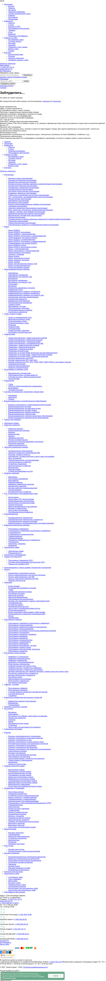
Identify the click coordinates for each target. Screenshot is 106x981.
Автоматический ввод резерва (20, 592)
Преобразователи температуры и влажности (25, 519)
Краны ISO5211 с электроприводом (21, 234)
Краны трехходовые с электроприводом (23, 251)
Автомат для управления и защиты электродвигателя (28, 601)
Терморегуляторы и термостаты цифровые (25, 668)
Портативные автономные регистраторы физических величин (32, 631)
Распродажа (13, 19)
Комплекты (12, 397)
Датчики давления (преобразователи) (22, 488)
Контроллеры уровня (16, 770)
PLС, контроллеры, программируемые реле (21, 493)
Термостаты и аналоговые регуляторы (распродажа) (28, 195)
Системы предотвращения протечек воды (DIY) (26, 562)
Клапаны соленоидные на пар (19, 740)
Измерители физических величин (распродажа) (26, 214)
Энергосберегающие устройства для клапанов (26, 758)
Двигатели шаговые (16, 595)
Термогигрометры (15, 536)
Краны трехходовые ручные (19, 258)
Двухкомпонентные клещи (18, 723)
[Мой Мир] (7, 952)
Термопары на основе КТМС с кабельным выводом (28, 356)
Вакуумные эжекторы (16, 823)
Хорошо (55, 976)
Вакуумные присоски (16, 825)
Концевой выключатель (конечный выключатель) (27, 857)
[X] (10, 952)
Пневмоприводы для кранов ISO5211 (22, 243)
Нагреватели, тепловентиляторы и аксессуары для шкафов (31, 456)
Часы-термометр (14, 879)
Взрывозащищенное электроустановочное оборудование (30, 416)
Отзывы (11, 51)
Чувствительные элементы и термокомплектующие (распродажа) (33, 225)
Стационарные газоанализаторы (21, 534)
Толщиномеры (13, 705)
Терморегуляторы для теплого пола (22, 666)
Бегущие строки (14, 883)
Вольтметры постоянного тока (19, 282)
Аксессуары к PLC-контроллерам (21, 499)
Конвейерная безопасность (18, 870)
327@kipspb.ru (5, 71)
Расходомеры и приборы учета (16, 369)
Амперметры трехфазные (18, 275)
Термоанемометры (15, 538)
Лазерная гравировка (16, 12)
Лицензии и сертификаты (18, 36)
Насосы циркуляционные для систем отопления (26, 575)
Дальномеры (13, 714)
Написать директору (16, 58)
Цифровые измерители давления (21, 484)
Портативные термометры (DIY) (20, 560)
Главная (3, 88)
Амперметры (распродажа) (18, 201)
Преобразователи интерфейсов (20, 512)
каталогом (57, 101)
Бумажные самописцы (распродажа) (22, 193)
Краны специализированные (19, 265)
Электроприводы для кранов (19, 252)
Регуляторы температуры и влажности (23, 673)
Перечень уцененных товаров (15, 707)
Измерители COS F (15, 290)
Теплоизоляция (14, 329)
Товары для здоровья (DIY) (18, 564)
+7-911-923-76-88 (24, 914)
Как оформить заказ (15, 40)
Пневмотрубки (13, 327)
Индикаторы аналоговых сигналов (21, 288)
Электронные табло (11, 873)
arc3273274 (4, 941)
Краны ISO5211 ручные (17, 245)
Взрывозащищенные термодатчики (22, 414)
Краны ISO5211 (14, 230)
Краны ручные (13, 256)
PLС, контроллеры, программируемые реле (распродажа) (30, 197)
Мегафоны (12, 712)
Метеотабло (12, 881)
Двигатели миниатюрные (18, 597)
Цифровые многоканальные (19, 658)
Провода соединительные (18, 368)
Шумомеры (12, 545)
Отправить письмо (20, 77)
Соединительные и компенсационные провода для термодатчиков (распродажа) (39, 219)
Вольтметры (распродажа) (18, 202)
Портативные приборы (13, 619)
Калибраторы (13, 618)
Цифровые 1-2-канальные (18, 657)
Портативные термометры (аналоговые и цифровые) (28, 623)
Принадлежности (15, 553)
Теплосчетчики (14, 379)
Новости (11, 23)
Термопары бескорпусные (18, 351)
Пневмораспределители (17, 794)
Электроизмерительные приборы (17, 269)
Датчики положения (11, 853)
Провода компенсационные (19, 366)
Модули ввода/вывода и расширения (22, 506)
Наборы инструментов (17, 718)
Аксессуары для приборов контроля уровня (25, 786)
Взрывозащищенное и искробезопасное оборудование (25, 401)
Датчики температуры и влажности (21, 675)
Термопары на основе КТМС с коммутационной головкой (30, 355)
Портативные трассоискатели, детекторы (24, 649)
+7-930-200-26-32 (21, 939)
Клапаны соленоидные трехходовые (22, 745)
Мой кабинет (5, 65)
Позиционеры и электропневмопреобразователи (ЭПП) (29, 803)
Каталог (11, 6)
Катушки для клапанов (17, 753)
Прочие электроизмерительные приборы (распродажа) (29, 204)
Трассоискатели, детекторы (18, 308)
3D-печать (12, 10)
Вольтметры (13, 278)
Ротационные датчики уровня (19, 771)
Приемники (12, 395)
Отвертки (11, 720)
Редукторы (12, 842)
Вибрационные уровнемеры (19, 784)
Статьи (11, 25)
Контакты (7, 168)
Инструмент (8, 708)
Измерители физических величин (17, 525)
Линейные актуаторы (16, 844)
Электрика (8, 582)
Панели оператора (15, 505)
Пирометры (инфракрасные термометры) (24, 540)
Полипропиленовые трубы (18, 323)
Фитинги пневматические (18, 440)
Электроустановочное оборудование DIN (24, 453)
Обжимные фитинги (16, 438)
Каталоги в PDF (14, 27)
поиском (46, 101)
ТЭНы (10, 384)
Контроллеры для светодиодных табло (23, 888)
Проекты (11, 8)
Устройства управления (17, 464)
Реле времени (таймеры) (17, 688)
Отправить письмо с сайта (18, 60)
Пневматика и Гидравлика (14, 788)
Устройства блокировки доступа (20, 471)
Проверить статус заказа (17, 47)
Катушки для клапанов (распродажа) (22, 180)
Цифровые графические (17, 660)
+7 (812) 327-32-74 (7, 67)
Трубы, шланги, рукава (13, 314)
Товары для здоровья (12, 419)
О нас (10, 32)
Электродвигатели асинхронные (20, 599)
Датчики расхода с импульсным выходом (24, 851)
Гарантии (11, 45)
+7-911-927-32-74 (18, 929)
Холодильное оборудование (15, 555)
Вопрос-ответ (13, 49)
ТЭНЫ (10, 590)
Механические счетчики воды (19, 373)
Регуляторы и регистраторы (15, 653)
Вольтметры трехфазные (18, 280)
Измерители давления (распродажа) (22, 182)
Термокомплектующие (16, 364)
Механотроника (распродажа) (19, 199)
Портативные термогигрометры (20, 625)
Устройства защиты (15, 605)
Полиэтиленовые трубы (17, 321)
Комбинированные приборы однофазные (24, 291)
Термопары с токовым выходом (20, 349)
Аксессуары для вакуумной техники (22, 827)
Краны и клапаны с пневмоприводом (22, 797)
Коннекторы (12, 762)
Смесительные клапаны (17, 751)
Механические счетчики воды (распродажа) (25, 215)
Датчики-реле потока (16, 849)
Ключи (10, 721)
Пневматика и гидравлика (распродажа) (23, 188)
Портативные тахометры (17, 651)
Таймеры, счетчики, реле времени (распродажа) (26, 212)
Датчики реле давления (17, 486)
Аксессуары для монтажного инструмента (24, 727)
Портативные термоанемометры (21, 629)
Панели (11, 399)
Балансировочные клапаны (19, 430)
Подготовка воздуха (16, 792)
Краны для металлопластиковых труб (22, 264)
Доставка (11, 43)
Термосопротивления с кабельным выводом (25, 340)
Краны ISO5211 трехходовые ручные (22, 247)
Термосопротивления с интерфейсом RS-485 (25, 343)
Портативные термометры (18, 529)
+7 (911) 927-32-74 (56, 962)
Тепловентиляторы (15, 390)
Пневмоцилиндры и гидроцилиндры (22, 799)
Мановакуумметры (15, 482)
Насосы (7, 569)
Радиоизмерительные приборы (20, 310)
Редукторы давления (16, 443)
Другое (11, 616)
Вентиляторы (13, 467)
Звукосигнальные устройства (19, 466)
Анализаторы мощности (17, 299)
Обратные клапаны (15, 429)
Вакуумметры (13, 480)
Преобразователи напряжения (20, 303)
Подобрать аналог (8, 84)
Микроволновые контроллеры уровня (22, 783)
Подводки (12, 325)
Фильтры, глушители (16, 816)
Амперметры (13, 273)
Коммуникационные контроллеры (21, 501)
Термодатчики (9, 334)
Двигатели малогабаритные (19, 836)
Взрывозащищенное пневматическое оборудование (28, 418)
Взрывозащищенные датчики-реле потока (24, 408)
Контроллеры (13, 497)
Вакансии (12, 34)
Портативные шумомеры (18, 636)
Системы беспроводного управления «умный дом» (24, 392)
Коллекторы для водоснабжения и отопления (25, 442)
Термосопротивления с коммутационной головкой (27, 338)
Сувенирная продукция (13, 729)
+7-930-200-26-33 (21, 924)
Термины (11, 30)
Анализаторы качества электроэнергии (23, 297)
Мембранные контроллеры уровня (21, 779)
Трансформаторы (15, 603)
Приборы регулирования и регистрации (23, 821)
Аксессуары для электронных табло (22, 890)
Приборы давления (11, 473)
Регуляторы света (15, 677)
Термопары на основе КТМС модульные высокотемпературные (33, 353)
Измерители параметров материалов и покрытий (23, 697)
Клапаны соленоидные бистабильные (22, 747)
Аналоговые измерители (17, 312)
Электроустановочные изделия (16, 447)
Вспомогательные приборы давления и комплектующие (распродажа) (35, 184)
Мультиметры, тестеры (17, 306)
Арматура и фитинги (12, 425)
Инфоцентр (8, 145)
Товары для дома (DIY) (13, 557)
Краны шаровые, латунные (18, 260)
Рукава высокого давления (18, 330)
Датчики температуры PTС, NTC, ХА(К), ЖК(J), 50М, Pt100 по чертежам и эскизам (39, 362)
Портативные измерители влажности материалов (27, 627)
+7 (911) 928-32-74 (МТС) (9, 903)
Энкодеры (12, 864)
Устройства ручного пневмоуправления (23, 795)
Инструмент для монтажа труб (20, 332)
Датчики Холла (14, 866)
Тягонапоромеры (15, 490)
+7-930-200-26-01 (20, 919)
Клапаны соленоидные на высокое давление (25, 738)
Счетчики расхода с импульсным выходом (24, 377)
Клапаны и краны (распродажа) (20, 178)
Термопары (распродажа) (18, 221)
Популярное (13, 17)
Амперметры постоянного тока (20, 277)
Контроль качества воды (13, 872)
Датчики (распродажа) (16, 217)
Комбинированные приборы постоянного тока (26, 295)
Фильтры (11, 432)
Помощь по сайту (10, 155)
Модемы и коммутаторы (17, 508)
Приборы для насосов (16, 580)
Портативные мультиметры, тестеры (22, 645)
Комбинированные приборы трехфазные (24, 293)
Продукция (4, 79)
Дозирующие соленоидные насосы (21, 573)
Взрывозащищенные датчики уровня (22, 410)
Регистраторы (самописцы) (18, 681)
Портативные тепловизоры (18, 632)
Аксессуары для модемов (18, 510)
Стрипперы (12, 725)
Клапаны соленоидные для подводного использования (29, 749)
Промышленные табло (17, 885)
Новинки (11, 15)
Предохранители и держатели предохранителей (26, 614)
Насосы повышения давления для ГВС (23, 579)
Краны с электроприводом (18, 249)
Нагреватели (9, 380)
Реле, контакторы (15, 458)
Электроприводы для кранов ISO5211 (22, 238)
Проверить (27, 75)
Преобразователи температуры (20, 518)
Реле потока (8, 846)
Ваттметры (12, 286)
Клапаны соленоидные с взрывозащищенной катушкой (29, 405)
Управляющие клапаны (17, 814)
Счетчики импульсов (16, 694)
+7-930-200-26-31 (22, 934)
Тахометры (12, 696)
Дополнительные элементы (19, 820)
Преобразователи (11, 514)
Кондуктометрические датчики (19, 773)
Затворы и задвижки (16, 254)
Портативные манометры (18, 479)
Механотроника (10, 829)
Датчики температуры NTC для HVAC (22, 360)
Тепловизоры (13, 542)
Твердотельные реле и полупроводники (23, 460)
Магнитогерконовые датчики (19, 868)
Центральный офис (15, 54)
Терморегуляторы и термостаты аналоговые (25, 670)
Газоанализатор (14, 532)
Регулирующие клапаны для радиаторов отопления (28, 744)
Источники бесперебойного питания (22, 588)
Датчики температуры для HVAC (20, 358)
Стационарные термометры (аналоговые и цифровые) (29, 531)
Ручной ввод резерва (16, 593)
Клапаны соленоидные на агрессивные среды (26, 742)
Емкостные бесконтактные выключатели (23, 859)
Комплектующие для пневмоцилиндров (23, 801)
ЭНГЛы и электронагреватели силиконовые (25, 386)
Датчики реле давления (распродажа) (22, 186)
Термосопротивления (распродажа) (22, 223)
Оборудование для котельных (19, 679)
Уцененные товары (11, 423)
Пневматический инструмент (19, 818)
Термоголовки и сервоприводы (20, 760)
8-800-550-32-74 (6, 69)
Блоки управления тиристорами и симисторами (26, 612)
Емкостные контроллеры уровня (20, 777)
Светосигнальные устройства (19, 462)
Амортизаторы (14, 807)
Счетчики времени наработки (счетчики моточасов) (28, 692)
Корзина (7, 86)
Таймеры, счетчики (11, 684)
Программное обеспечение (18, 28)
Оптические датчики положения (20, 862)
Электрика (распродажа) (17, 206)
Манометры (12, 477)
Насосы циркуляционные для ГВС (21, 577)
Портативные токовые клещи (19, 647)
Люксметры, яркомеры (17, 544)
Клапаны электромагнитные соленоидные (24, 736)
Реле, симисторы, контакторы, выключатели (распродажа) (30, 210)
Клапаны (7, 732)
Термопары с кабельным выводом (21, 347)
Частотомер (12, 284)
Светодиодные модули (17, 886)
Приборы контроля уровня (14, 766)
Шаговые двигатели (16, 833)
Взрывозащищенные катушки (19, 406)
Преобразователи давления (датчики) (22, 521)
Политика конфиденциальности (35, 967)
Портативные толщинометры (19, 642)
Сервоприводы (14, 834)
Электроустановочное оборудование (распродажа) (28, 208)
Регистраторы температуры (19, 664)
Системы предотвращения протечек (22, 755)
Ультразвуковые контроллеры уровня (22, 781)
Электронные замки (11, 547)
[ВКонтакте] (1, 952)
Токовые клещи (14, 304)
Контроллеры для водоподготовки (21, 503)
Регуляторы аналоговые (17, 683)
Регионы (11, 56)
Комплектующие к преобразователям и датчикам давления (31, 523)
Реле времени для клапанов (19, 757)
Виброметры (13, 703)
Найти (26, 81)
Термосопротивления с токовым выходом (24, 342)
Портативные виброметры (18, 644)
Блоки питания (14, 586)
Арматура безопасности (17, 445)
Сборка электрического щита (19, 14)
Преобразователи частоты (18, 606)
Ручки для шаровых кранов (18, 267)
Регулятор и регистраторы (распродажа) (23, 191)
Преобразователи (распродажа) (20, 189)
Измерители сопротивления (19, 301)
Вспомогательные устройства (19, 492)
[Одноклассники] (4, 952)
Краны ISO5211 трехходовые (19, 232)
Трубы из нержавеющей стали (20, 317)
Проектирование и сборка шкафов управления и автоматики (27, 567)
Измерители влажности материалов (22, 701)
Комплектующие (14, 469)
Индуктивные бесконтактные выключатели (24, 860)
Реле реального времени (18, 690)
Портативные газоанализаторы (20, 640)
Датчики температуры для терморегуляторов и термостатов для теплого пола (38, 671)
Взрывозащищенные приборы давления (24, 412)
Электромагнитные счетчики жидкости (23, 375)
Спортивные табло (15, 877)
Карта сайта (4, 944)
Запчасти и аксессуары (17, 764)
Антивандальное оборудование (20, 451)
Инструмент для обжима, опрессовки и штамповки (27, 716)
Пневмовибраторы (15, 805)
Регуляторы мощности (17, 610)
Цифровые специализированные (21, 662)
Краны (6, 226)
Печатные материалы (16, 151)
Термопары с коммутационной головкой (23, 345)
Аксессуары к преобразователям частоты (24, 608)
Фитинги (11, 436)
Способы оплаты (14, 41)
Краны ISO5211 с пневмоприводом (21, 239)
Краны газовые (14, 262)
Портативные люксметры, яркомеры (22, 634)
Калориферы (13, 388)
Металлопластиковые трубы (19, 319)
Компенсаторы (14, 434)
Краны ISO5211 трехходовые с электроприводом (27, 236)
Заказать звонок (6, 77)
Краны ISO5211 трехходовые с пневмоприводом (27, 241)
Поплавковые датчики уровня (19, 775)
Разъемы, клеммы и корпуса (19, 455)
